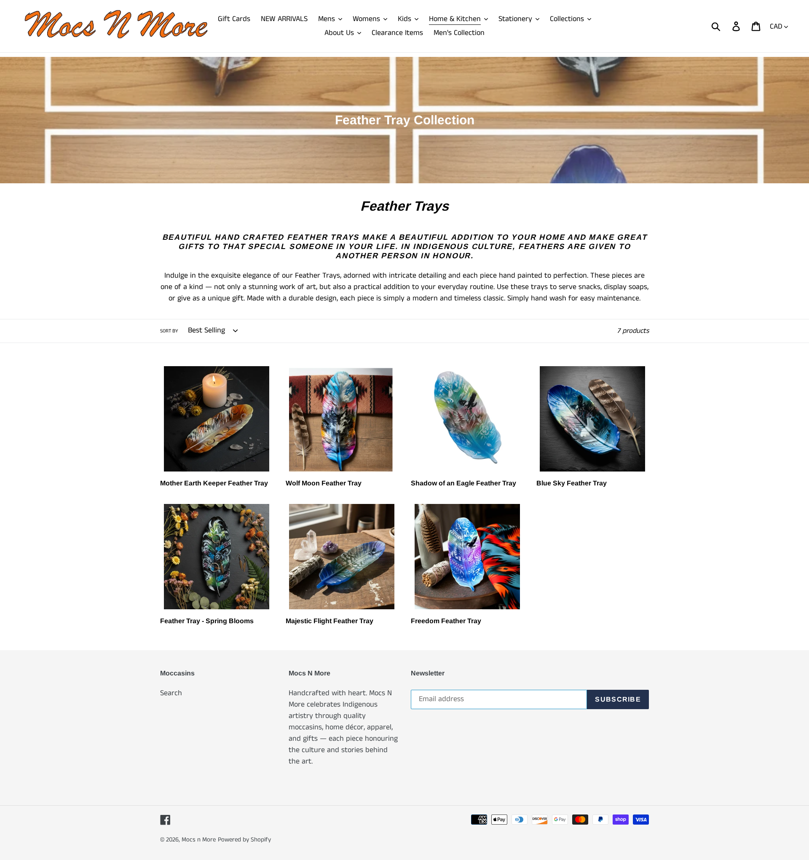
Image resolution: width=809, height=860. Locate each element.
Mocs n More (199, 839)
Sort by (169, 331)
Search (171, 693)
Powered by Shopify (244, 839)
